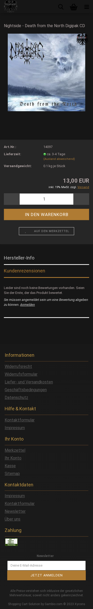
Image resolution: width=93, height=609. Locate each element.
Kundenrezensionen (24, 270)
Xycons (80, 604)
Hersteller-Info (19, 258)
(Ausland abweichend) (59, 159)
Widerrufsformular (21, 374)
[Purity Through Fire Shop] (9, 6)
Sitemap (12, 473)
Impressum (15, 427)
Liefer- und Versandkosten (29, 382)
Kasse (10, 465)
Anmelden (27, 305)
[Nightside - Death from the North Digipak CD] (46, 72)
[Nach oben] (79, 601)
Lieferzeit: (12, 154)
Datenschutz (16, 397)
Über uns (12, 519)
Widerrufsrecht (18, 366)
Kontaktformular (20, 420)
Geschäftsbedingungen (26, 389)
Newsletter (15, 511)
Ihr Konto (13, 458)
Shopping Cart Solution (24, 604)
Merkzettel (15, 450)
